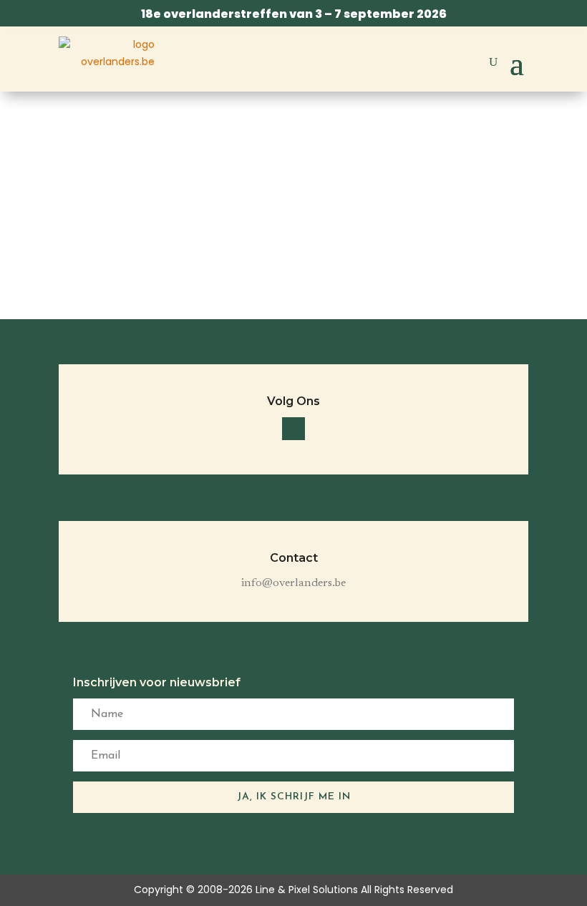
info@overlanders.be (293, 583)
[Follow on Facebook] (293, 428)
